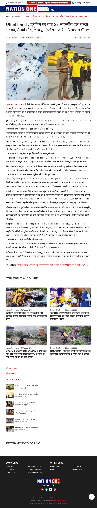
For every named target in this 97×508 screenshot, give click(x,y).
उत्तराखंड (17, 16)
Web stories (54, 467)
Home (10, 16)
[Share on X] (80, 37)
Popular (56, 290)
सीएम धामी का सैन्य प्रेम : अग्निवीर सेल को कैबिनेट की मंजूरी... (26, 404)
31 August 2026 (27, 310)
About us (9, 467)
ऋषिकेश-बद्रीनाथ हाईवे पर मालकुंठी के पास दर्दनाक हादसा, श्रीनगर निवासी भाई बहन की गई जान (26, 316)
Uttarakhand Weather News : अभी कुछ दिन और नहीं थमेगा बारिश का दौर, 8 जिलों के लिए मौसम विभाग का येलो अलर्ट (26, 354)
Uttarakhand (11, 104)
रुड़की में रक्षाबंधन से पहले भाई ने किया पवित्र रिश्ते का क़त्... (26, 412)
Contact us (10, 469)
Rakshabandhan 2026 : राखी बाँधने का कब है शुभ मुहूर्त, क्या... (26, 387)
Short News (77, 467)
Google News (78, 469)
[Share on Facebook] (76, 37)
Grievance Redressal (36, 469)
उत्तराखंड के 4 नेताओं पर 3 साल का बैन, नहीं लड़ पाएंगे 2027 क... (26, 395)
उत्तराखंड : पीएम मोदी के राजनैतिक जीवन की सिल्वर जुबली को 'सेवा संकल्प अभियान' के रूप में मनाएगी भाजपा (54, 3)
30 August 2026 (71, 310)
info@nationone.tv (61, 501)
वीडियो (88, 3)
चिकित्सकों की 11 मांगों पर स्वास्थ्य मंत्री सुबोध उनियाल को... (26, 429)
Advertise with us (34, 467)
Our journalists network (36, 472)
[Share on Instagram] (85, 37)
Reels (52, 469)
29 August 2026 (71, 348)
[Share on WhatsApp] (89, 37)
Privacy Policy (11, 472)
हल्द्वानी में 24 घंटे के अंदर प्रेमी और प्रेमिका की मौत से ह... (25, 420)
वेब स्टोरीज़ (78, 3)
